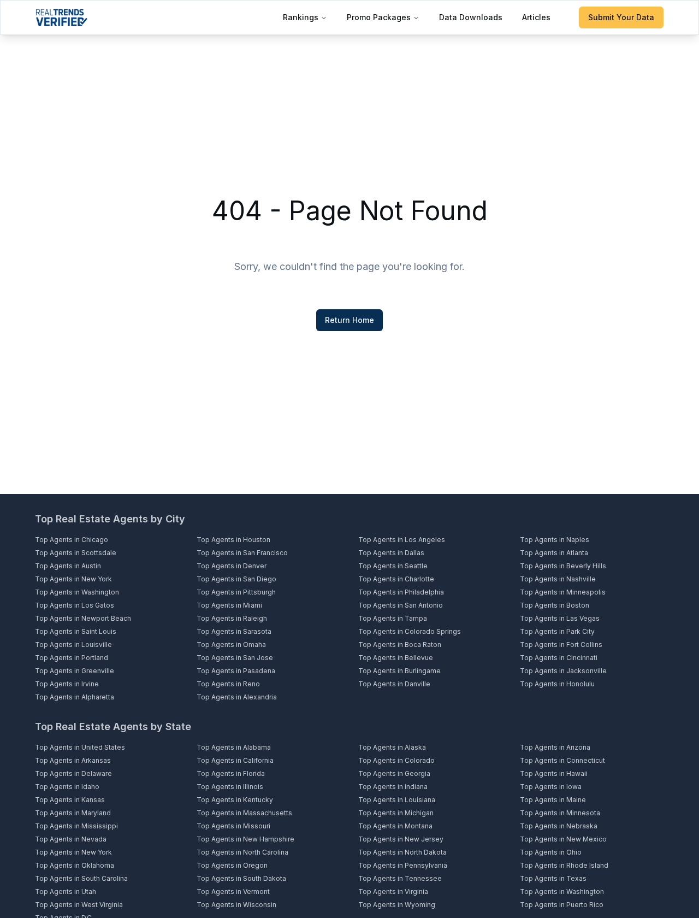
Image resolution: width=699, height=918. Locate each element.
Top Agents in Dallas (391, 553)
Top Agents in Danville (394, 684)
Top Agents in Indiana (393, 786)
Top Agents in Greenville (74, 671)
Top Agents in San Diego (236, 579)
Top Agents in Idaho (67, 786)
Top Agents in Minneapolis (563, 592)
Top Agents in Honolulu (557, 684)
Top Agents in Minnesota (560, 813)
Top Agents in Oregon (232, 865)
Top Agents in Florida (231, 773)
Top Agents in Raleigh (232, 618)
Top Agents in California (235, 760)
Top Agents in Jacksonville (563, 671)
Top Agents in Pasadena (236, 671)
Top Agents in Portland (71, 658)
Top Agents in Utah (65, 891)
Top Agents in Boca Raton (399, 644)
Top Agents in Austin (68, 566)
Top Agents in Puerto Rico (561, 905)
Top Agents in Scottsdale (75, 553)
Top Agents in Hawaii (554, 773)
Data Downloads (470, 17)
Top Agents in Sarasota (234, 631)
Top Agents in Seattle (393, 566)
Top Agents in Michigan (396, 813)
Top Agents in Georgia (394, 773)
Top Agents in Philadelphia (401, 592)
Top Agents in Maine (553, 800)
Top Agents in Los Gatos (74, 605)
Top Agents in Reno (228, 684)
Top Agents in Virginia (393, 891)
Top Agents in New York (73, 579)
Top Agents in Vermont (233, 891)
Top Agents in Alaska (392, 747)
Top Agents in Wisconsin (236, 905)
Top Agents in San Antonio (400, 605)
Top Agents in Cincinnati (558, 658)
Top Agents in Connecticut (562, 760)
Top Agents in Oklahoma (74, 865)
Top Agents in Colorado (396, 760)
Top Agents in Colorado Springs (409, 631)
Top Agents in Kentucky (235, 800)
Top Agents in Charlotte (396, 579)
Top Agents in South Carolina (81, 878)
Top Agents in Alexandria (237, 697)
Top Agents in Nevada (70, 839)
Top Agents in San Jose (235, 658)
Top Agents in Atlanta (554, 553)
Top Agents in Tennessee (400, 878)
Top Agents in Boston (554, 605)
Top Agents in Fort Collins (561, 644)
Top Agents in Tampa (392, 618)
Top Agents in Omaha (231, 644)
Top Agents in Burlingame (399, 671)
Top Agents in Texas (553, 878)
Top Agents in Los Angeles (401, 540)
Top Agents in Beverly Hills (563, 566)
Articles (536, 17)
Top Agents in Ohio (551, 852)
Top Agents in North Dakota (402, 852)
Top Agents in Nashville (558, 579)
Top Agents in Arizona (555, 747)
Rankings (300, 17)
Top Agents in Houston (233, 540)
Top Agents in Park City (557, 631)
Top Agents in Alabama (234, 747)
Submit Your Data (621, 17)
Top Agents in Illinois (230, 786)
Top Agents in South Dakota (241, 878)
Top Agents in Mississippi (76, 826)
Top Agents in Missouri (233, 826)
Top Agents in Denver (231, 566)
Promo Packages (379, 17)
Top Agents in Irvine (67, 684)
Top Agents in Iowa (551, 786)
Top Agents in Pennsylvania (402, 865)
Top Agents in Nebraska (558, 826)
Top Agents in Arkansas (73, 760)
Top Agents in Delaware (73, 773)
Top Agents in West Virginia (79, 905)
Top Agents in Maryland (73, 813)
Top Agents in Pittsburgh (236, 592)
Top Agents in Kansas (70, 800)
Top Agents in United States (80, 747)
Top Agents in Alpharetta (74, 697)
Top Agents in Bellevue (395, 658)
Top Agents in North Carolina (242, 852)
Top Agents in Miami (229, 605)
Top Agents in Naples (554, 540)
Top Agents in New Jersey (400, 839)
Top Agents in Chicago (71, 540)
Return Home (349, 320)
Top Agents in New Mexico (563, 839)
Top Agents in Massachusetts (244, 813)
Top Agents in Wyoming (396, 905)
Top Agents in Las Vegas (560, 618)
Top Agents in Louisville (73, 644)
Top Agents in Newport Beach (83, 618)
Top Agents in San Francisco (242, 553)
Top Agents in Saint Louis (75, 631)
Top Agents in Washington (77, 592)
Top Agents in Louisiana (396, 800)
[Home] (61, 17)
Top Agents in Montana (395, 826)
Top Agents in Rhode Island (564, 865)
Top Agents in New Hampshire (245, 839)
